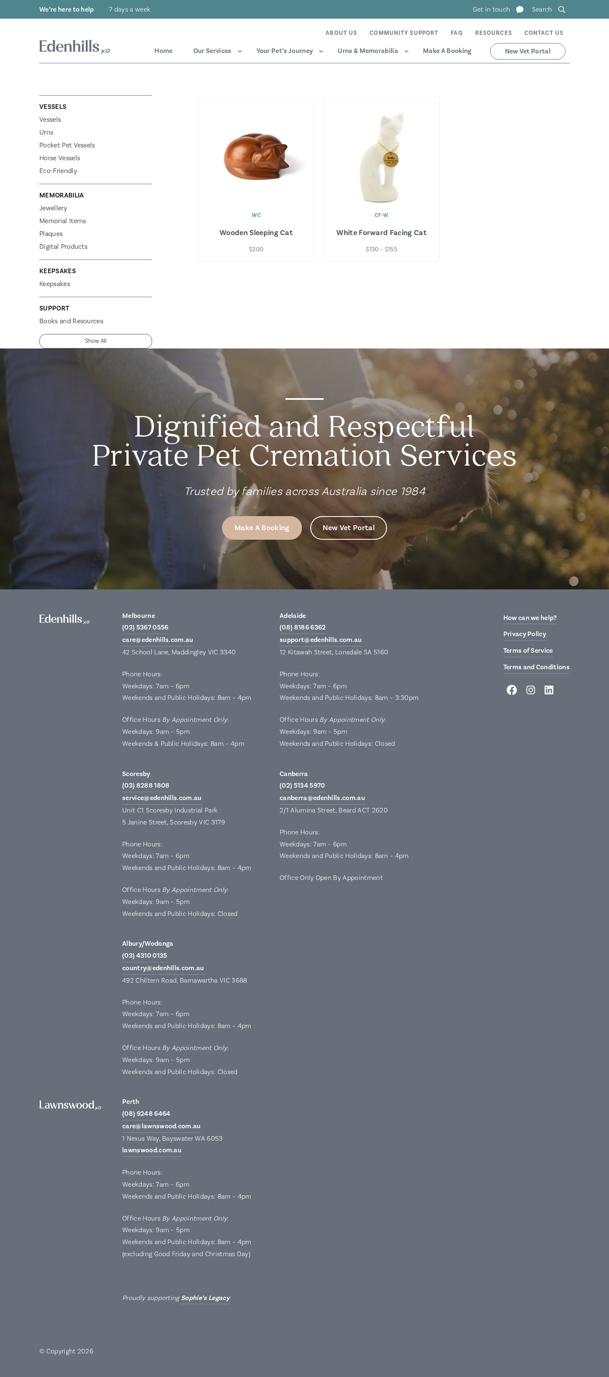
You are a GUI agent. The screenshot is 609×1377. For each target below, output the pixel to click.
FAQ (456, 33)
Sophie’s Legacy (205, 1298)
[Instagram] (530, 692)
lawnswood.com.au (151, 1150)
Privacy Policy (524, 634)
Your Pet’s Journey (284, 51)
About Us (341, 33)
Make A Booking (447, 51)
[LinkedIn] (549, 692)
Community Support (404, 33)
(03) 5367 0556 (145, 627)
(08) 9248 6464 (146, 1114)
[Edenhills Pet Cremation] (74, 48)
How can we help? (530, 618)
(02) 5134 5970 (302, 785)
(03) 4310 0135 (144, 956)
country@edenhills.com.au (163, 968)
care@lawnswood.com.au (161, 1126)
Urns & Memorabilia (368, 51)
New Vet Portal (528, 51)
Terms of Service (528, 650)
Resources (493, 33)
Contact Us (543, 33)
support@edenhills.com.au (321, 640)
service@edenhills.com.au (162, 798)
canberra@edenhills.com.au (322, 798)
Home (163, 51)
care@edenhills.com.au (157, 640)
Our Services (212, 51)
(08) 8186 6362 (303, 627)
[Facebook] (512, 692)
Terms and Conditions (536, 667)
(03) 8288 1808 (145, 785)
